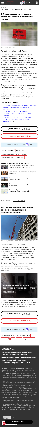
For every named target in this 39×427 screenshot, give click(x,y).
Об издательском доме (11, 352)
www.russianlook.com (8, 47)
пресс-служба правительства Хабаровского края (18, 241)
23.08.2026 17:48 (6, 201)
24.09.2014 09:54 (6, 8)
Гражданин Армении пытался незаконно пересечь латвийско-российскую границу (20, 108)
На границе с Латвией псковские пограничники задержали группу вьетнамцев (17, 119)
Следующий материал (18, 421)
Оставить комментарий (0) (20, 136)
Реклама (5, 355)
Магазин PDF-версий (18, 355)
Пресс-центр (27, 352)
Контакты (22, 360)
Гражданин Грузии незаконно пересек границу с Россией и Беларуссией (20, 190)
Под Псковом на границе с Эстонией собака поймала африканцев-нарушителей (22, 166)
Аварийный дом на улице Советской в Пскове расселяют (18, 286)
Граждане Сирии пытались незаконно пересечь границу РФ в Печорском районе (19, 113)
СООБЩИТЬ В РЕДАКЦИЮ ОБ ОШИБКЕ (16, 363)
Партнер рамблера (17, 417)
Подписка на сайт (9, 360)
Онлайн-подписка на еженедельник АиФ (18, 357)
